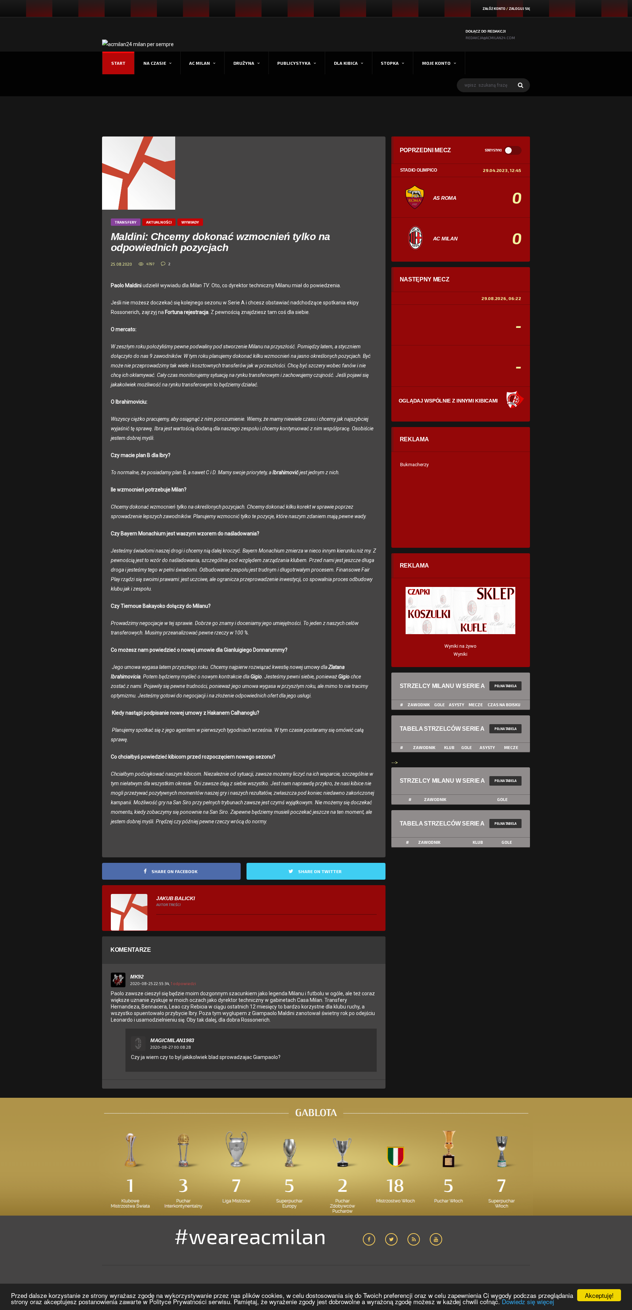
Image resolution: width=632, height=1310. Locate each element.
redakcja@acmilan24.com (490, 37)
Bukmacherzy (414, 464)
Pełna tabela (505, 686)
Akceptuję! (599, 1295)
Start (118, 63)
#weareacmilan (250, 1236)
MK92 (137, 977)
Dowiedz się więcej (528, 1301)
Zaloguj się (519, 9)
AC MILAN (199, 63)
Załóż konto (493, 9)
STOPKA (390, 63)
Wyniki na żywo (460, 646)
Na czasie (154, 63)
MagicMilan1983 (172, 1040)
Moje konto (436, 63)
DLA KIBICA (346, 63)
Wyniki (460, 654)
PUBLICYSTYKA (294, 63)
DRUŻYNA (243, 63)
